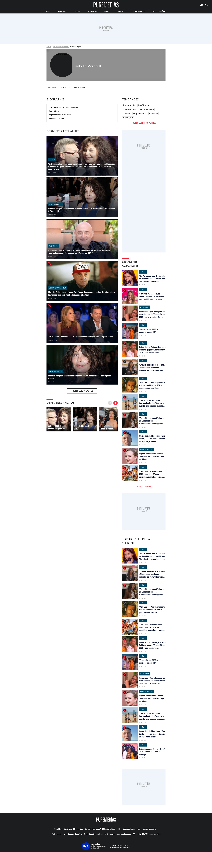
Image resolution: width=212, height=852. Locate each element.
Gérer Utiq (137, 834)
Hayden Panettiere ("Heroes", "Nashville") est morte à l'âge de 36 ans (151, 456)
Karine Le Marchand (129, 109)
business (121, 11)
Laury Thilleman (143, 105)
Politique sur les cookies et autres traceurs (137, 829)
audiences (62, 11)
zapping (77, 11)
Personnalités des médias (61, 47)
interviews (92, 11)
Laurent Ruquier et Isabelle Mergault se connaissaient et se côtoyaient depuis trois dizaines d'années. (57, 427)
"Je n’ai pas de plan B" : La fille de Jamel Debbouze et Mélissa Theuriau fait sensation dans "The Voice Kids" (152, 280)
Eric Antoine (153, 114)
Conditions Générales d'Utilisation (68, 829)
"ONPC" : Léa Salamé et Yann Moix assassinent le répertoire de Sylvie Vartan (80, 337)
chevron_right (115, 403)
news (48, 11)
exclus (107, 11)
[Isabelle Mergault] (111, 419)
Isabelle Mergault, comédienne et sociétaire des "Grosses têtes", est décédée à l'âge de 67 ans (81, 209)
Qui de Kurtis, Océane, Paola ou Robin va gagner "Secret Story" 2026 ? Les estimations (152, 350)
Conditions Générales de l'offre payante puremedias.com (107, 834)
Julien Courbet (128, 118)
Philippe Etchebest (139, 114)
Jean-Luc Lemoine (129, 105)
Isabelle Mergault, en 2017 (83, 427)
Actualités (65, 88)
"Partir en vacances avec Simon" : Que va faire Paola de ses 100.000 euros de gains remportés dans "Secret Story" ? (152, 299)
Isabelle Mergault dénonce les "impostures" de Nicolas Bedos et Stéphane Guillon (79, 377)
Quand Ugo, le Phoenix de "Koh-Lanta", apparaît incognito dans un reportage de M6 (152, 439)
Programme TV (139, 11)
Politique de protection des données (67, 834)
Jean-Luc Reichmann (146, 109)
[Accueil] (106, 4)
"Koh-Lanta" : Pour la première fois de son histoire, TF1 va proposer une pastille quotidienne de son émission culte (152, 388)
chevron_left (110, 403)
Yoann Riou (127, 114)
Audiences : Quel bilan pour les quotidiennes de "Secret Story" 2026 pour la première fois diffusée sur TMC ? (152, 315)
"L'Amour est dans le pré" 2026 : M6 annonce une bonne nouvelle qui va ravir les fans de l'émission (152, 369)
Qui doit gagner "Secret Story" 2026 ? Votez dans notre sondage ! (152, 752)
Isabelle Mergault (107, 429)
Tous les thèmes (159, 11)
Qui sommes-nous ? (93, 829)
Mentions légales (110, 829)
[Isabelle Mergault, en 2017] (85, 419)
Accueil (48, 47)
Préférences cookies (151, 834)
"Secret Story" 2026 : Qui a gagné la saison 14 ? (150, 330)
